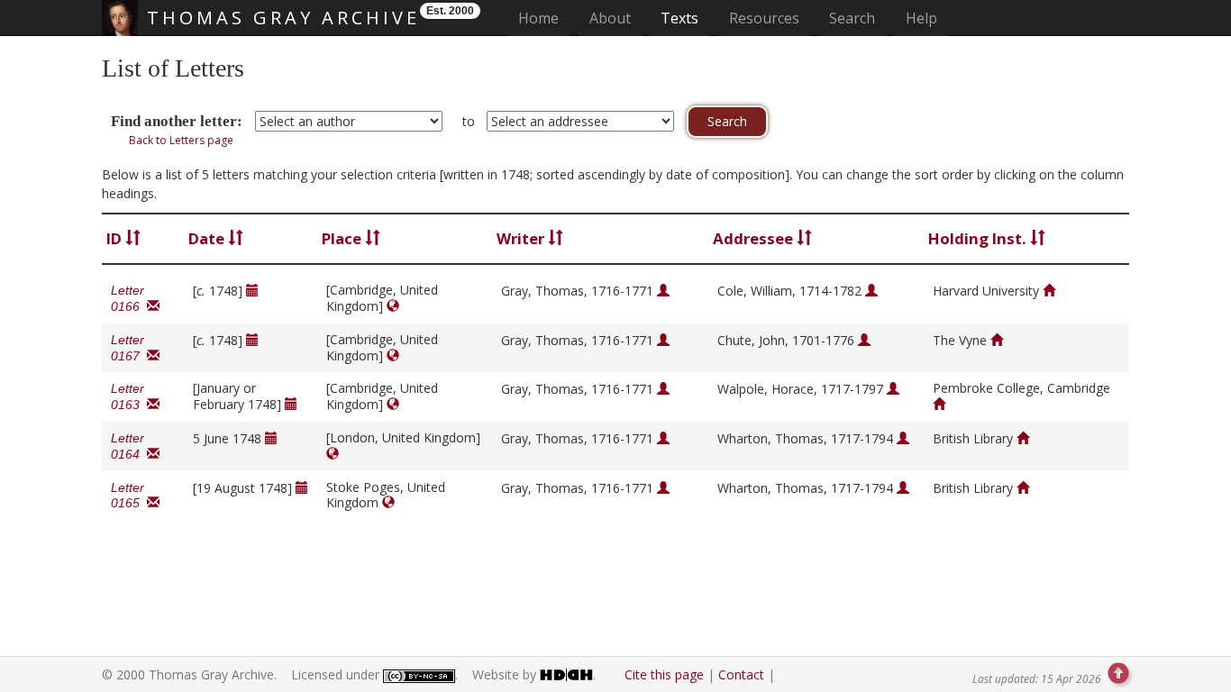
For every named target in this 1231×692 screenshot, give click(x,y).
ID (115, 238)
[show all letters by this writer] (663, 290)
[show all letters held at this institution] (1049, 290)
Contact (741, 674)
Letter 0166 (129, 298)
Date (208, 238)
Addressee (755, 238)
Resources (764, 18)
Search (852, 18)
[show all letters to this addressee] (871, 290)
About (610, 18)
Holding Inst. (979, 238)
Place (343, 238)
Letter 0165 (129, 495)
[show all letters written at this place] (393, 305)
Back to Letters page (181, 140)
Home (544, 17)
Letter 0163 (129, 396)
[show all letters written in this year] (252, 290)
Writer (522, 238)
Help (921, 18)
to (468, 121)
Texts (679, 18)
